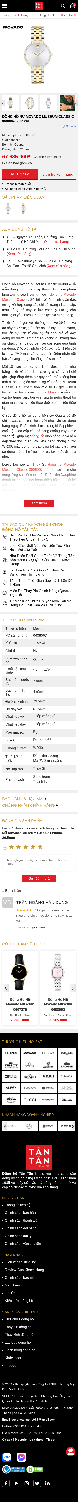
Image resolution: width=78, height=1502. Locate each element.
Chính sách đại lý (18, 1236)
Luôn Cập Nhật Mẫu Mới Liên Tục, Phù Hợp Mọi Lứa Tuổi (40, 547)
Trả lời (20, 927)
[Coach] (29, 1076)
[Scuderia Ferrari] (48, 1065)
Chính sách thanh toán (22, 1220)
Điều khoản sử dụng (20, 1262)
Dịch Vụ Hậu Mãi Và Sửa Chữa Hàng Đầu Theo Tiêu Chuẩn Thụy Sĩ (42, 537)
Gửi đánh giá (39, 878)
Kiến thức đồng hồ (19, 1301)
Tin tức (10, 1293)
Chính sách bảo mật (20, 1277)
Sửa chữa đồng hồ (19, 1319)
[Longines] (67, 1053)
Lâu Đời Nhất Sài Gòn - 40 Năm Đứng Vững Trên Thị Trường (39, 572)
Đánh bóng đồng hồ (20, 1350)
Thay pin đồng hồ (18, 1327)
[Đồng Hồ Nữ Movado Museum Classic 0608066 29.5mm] (8, 209)
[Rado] (48, 1076)
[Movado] (29, 1053)
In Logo (10, 1365)
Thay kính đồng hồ (19, 1334)
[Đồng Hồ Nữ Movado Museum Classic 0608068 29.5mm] (23, 209)
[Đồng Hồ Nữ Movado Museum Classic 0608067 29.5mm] (39, 90)
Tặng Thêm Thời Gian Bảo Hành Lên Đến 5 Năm (42, 582)
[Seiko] (67, 1100)
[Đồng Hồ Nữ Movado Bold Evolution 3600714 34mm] (58, 989)
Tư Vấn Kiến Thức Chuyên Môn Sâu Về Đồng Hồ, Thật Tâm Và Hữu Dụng (40, 603)
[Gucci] (29, 1100)
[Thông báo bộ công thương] (13, 1472)
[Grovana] (29, 1088)
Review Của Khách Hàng (24, 1270)
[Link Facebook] (6, 1484)
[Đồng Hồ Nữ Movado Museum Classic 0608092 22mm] (20, 989)
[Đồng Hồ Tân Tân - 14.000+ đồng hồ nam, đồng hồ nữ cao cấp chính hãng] (39, 6)
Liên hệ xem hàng (57, 174)
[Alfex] (11, 1088)
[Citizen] (11, 1053)
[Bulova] (48, 1053)
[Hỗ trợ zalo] (6, 1457)
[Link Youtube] (16, 1484)
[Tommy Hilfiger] (11, 1076)
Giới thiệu (12, 1285)
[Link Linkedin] (47, 1484)
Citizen (7, 1439)
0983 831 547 (22, 1426)
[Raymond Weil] (48, 1100)
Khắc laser (13, 1358)
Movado (21, 1439)
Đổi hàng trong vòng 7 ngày (24, 188)
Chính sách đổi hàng (21, 1228)
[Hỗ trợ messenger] (21, 1457)
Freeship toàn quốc (18, 183)
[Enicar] (11, 1100)
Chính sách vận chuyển (23, 1243)
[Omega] (29, 1065)
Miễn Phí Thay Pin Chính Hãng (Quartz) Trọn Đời (40, 593)
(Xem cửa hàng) (56, 242)
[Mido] (67, 1088)
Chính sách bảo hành (21, 1213)
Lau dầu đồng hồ (18, 1342)
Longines (36, 1439)
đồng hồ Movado (47, 392)
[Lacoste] (67, 1065)
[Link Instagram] (26, 1484)
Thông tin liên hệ (18, 1205)
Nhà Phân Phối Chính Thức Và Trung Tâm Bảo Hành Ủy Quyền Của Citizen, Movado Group (42, 560)
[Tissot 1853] (11, 1065)
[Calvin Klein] (67, 1076)
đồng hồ (37, 436)
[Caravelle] (48, 1088)
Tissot (50, 1439)
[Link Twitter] (37, 1484)
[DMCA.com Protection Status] (34, 1472)
